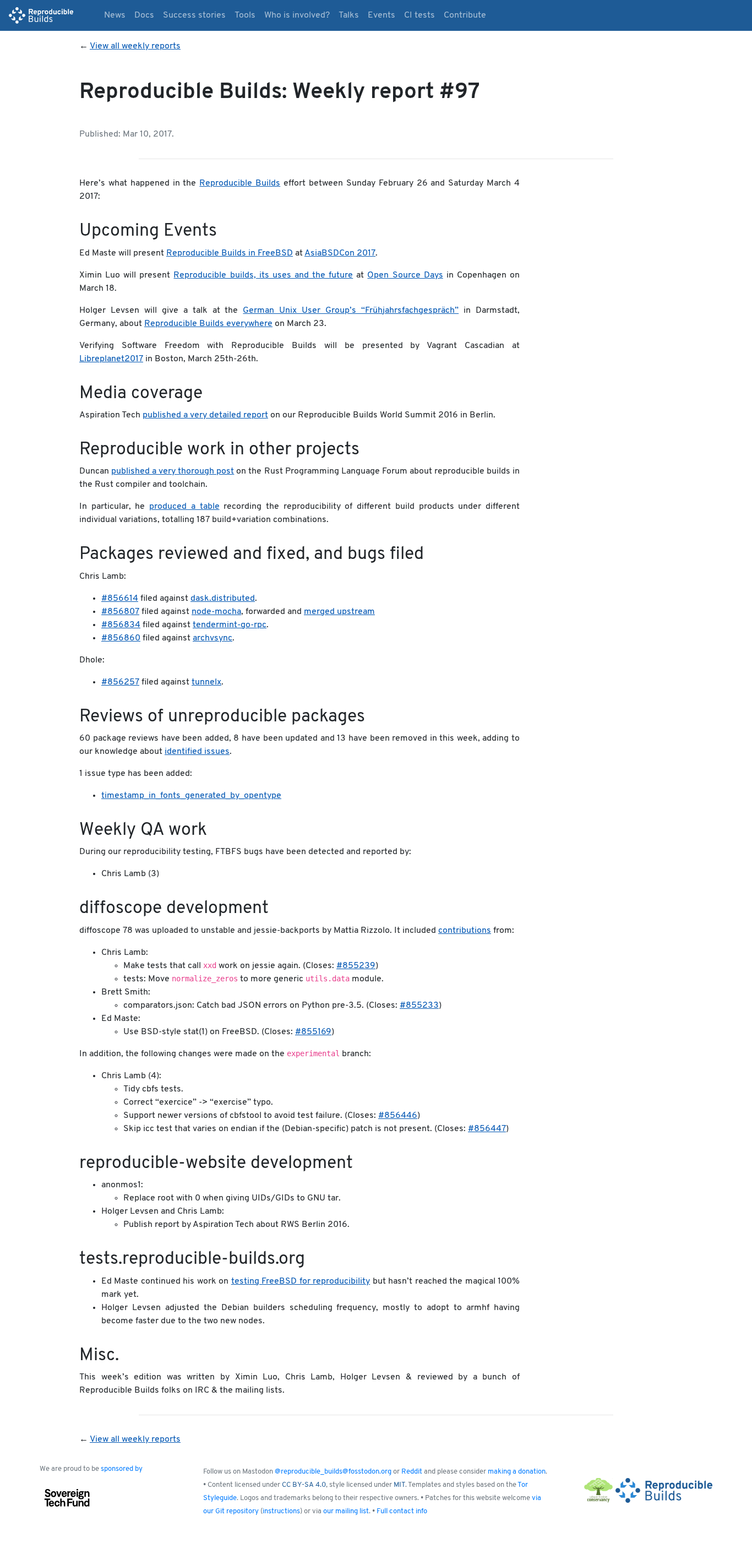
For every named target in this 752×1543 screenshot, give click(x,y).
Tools (245, 15)
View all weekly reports (135, 46)
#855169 (313, 1032)
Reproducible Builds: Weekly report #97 (279, 93)
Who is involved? (297, 15)
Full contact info (402, 1511)
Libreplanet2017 (111, 359)
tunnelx (206, 682)
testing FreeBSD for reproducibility (300, 1281)
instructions (281, 1511)
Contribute (465, 15)
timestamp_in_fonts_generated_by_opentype (191, 795)
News (115, 15)
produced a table (184, 506)
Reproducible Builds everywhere (208, 323)
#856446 (397, 1115)
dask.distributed (222, 598)
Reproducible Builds (239, 183)
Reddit (411, 1471)
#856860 (120, 638)
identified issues (197, 751)
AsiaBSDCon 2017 (339, 253)
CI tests (419, 15)
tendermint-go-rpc (229, 625)
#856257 (120, 682)
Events (381, 15)
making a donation (517, 1471)
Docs (144, 15)
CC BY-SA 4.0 (304, 1484)
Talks (349, 15)
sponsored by (122, 1469)
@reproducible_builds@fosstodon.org (333, 1471)
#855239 (355, 965)
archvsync (212, 638)
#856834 (120, 625)
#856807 (120, 611)
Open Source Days (405, 275)
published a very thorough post (172, 471)
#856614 (119, 598)
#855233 (419, 1005)
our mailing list (346, 1511)
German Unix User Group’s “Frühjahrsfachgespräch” (351, 310)
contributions (464, 930)
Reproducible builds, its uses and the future (263, 275)
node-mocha (216, 611)
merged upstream (339, 611)
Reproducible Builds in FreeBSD (229, 253)
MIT (399, 1484)
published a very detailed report (205, 415)
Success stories (194, 15)
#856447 (487, 1128)
